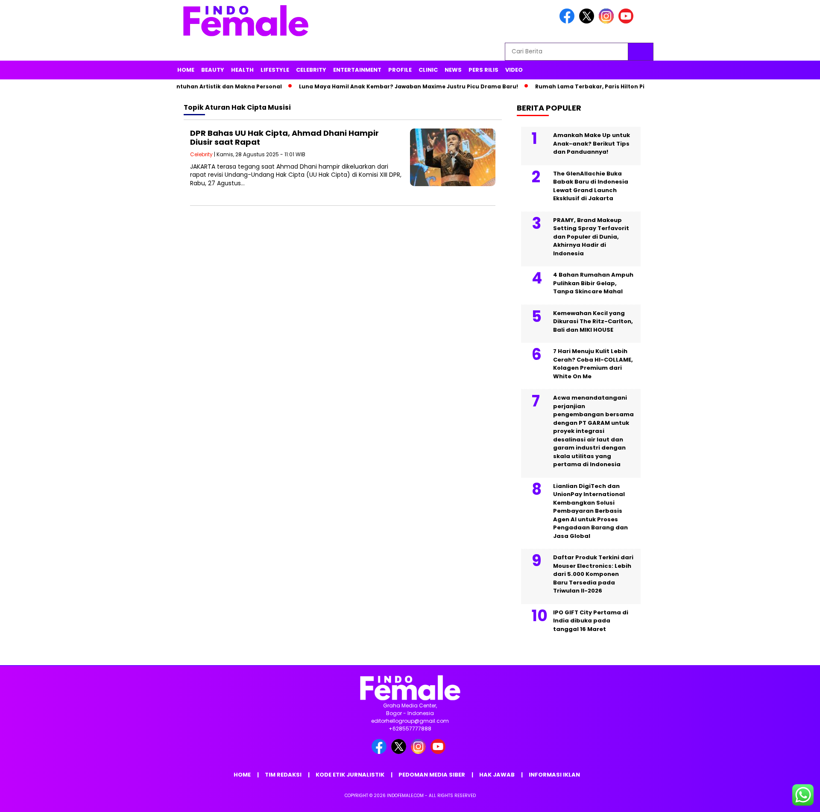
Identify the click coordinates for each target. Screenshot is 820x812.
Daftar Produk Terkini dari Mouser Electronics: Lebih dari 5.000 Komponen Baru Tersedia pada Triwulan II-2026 (593, 574)
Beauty (212, 70)
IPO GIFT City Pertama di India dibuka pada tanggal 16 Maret (590, 620)
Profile (400, 70)
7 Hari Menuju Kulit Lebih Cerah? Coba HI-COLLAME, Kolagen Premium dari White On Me (593, 363)
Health (242, 70)
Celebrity (311, 70)
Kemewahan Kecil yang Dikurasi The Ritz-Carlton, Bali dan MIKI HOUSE (593, 321)
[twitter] (588, 21)
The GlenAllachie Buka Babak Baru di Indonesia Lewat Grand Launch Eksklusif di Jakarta (590, 186)
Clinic (428, 70)
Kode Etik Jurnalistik (350, 775)
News (453, 70)
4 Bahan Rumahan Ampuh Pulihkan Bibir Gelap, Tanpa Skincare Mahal (593, 283)
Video (514, 70)
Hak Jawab (497, 775)
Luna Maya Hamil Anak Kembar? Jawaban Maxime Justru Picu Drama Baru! (394, 86)
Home (185, 70)
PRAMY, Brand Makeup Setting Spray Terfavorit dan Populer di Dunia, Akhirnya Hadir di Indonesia (591, 236)
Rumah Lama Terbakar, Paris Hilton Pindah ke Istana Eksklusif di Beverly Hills (632, 86)
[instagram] (608, 21)
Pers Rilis (483, 70)
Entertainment (357, 70)
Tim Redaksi (283, 775)
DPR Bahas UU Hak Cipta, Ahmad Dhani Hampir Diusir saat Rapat (284, 138)
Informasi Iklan (554, 775)
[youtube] (627, 21)
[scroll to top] (788, 798)
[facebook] (568, 21)
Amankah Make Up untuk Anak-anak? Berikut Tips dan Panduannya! (591, 143)
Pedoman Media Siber (431, 775)
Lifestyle (275, 70)
